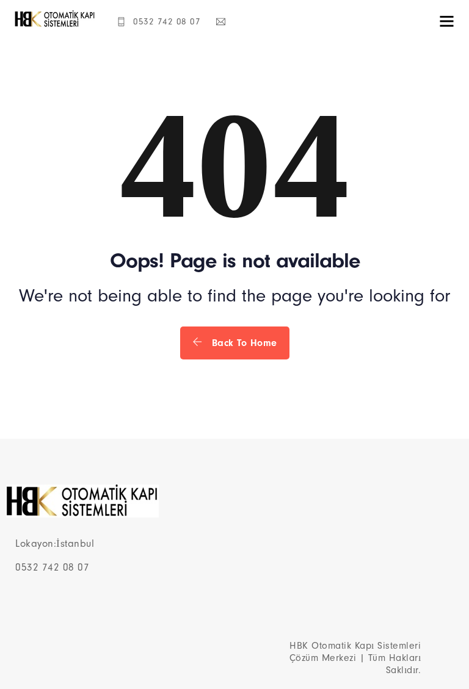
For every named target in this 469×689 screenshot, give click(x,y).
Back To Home (242, 342)
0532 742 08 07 (166, 21)
